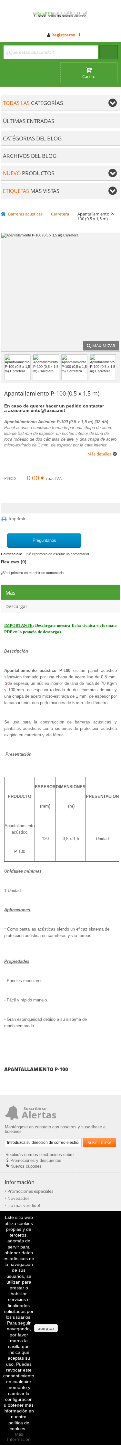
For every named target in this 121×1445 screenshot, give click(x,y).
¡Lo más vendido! (23, 1205)
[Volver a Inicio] (4, 214)
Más (10, 592)
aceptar (46, 1328)
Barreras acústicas (25, 214)
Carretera (60, 214)
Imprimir (17, 519)
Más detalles (99, 453)
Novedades (18, 1198)
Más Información (19, 1436)
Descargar (16, 606)
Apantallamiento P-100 (36, 1069)
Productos (28, 173)
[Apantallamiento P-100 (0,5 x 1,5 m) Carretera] (18, 367)
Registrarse (62, 35)
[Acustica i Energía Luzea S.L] (60, 15)
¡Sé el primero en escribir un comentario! (57, 554)
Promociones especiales (30, 1191)
